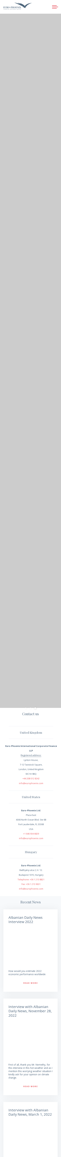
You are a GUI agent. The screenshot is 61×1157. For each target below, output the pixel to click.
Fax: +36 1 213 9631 (31, 884)
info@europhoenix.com (31, 783)
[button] (55, 7)
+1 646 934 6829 (31, 833)
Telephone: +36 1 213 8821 (31, 879)
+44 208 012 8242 (31, 778)
